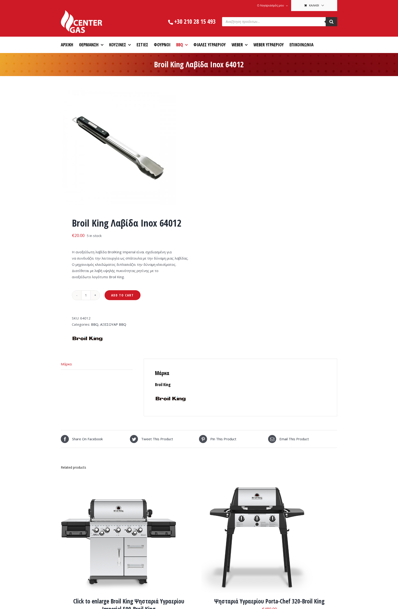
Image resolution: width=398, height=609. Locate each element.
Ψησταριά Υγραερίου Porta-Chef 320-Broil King (269, 601)
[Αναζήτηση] (331, 21)
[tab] (97, 364)
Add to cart (122, 295)
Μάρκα (66, 364)
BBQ (94, 324)
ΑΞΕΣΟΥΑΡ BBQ (113, 324)
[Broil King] (87, 334)
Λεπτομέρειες (132, 536)
